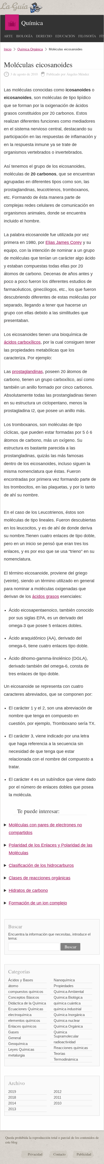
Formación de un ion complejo (38, 903)
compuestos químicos (25, 992)
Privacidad (35, 1154)
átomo (13, 986)
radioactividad (64, 1042)
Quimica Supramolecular (66, 1034)
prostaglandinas (27, 371)
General (14, 1038)
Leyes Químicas (21, 1049)
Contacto (59, 1154)
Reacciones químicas (71, 1048)
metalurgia (16, 1055)
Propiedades (64, 986)
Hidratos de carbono (28, 890)
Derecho (44, 36)
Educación (65, 36)
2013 (12, 1109)
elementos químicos (24, 1020)
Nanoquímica (64, 980)
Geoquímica (18, 1044)
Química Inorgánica (69, 1015)
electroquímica (19, 1015)
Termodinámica (66, 1059)
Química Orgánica (30, 49)
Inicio (7, 49)
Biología (24, 36)
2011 (57, 1097)
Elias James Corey (63, 242)
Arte (8, 36)
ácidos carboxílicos (22, 342)
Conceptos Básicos (23, 997)
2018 (12, 1097)
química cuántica (67, 1003)
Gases (13, 1032)
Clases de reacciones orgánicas (39, 878)
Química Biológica (68, 997)
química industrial (67, 1009)
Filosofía (87, 36)
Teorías (59, 1053)
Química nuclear (67, 1020)
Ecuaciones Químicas (25, 1009)
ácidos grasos (45, 596)
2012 (57, 1092)
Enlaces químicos (22, 1026)
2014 (12, 1103)
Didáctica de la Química (27, 1003)
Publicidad (84, 1154)
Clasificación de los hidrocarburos (41, 865)
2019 (12, 1092)
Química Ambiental (69, 992)
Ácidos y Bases (20, 980)
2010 (57, 1103)
